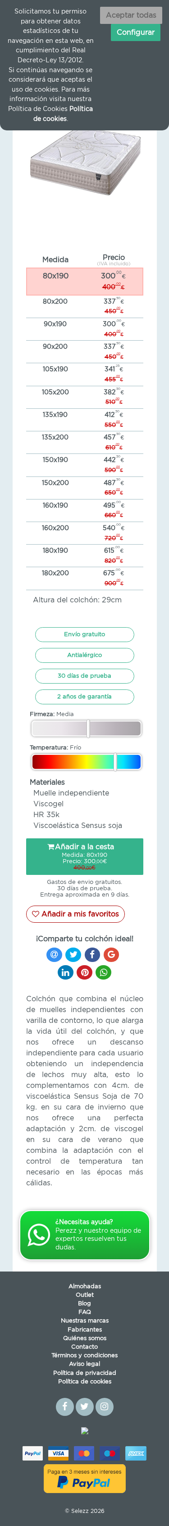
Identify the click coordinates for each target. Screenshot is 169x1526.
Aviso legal (84, 1364)
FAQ (84, 1312)
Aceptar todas (131, 15)
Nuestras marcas (85, 1321)
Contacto (84, 1347)
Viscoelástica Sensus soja (77, 825)
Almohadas (85, 1287)
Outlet (85, 1295)
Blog (84, 1304)
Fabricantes (85, 1330)
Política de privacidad (84, 1373)
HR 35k (46, 814)
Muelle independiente (71, 793)
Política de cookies (84, 1382)
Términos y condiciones (84, 1356)
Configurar (136, 32)
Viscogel (48, 804)
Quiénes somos (84, 1338)
